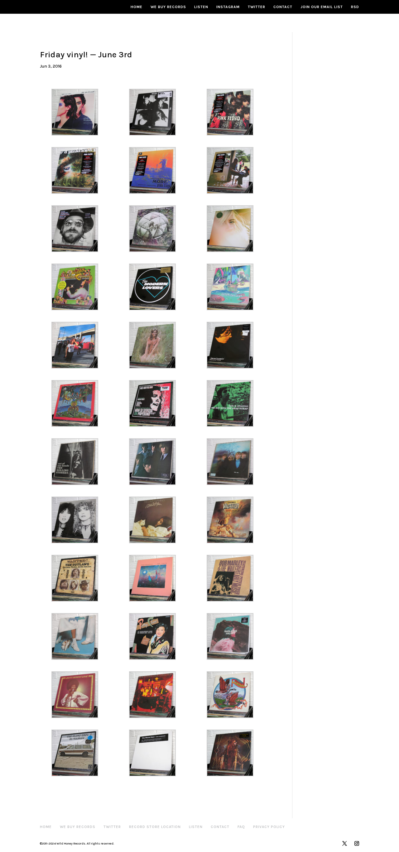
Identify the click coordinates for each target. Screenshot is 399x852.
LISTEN (201, 7)
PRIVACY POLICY (269, 827)
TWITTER (256, 7)
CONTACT (282, 7)
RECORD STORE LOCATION (155, 827)
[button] (79, 112)
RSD (355, 7)
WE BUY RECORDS (168, 7)
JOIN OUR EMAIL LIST (321, 7)
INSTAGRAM (228, 7)
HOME (136, 7)
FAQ (241, 827)
